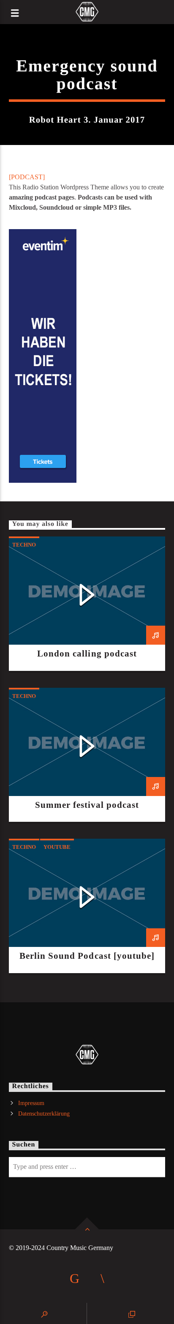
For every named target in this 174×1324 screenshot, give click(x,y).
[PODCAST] (27, 177)
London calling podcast (87, 653)
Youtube (57, 847)
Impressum (31, 1103)
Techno (24, 545)
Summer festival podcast (87, 805)
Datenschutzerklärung (44, 1114)
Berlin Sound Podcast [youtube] (87, 955)
